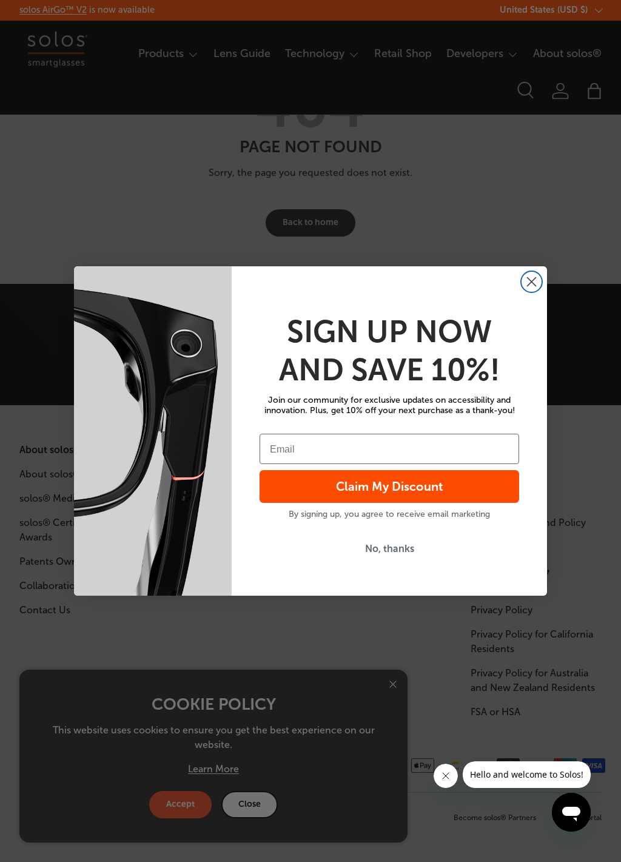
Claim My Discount (389, 486)
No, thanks (389, 548)
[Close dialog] (531, 281)
